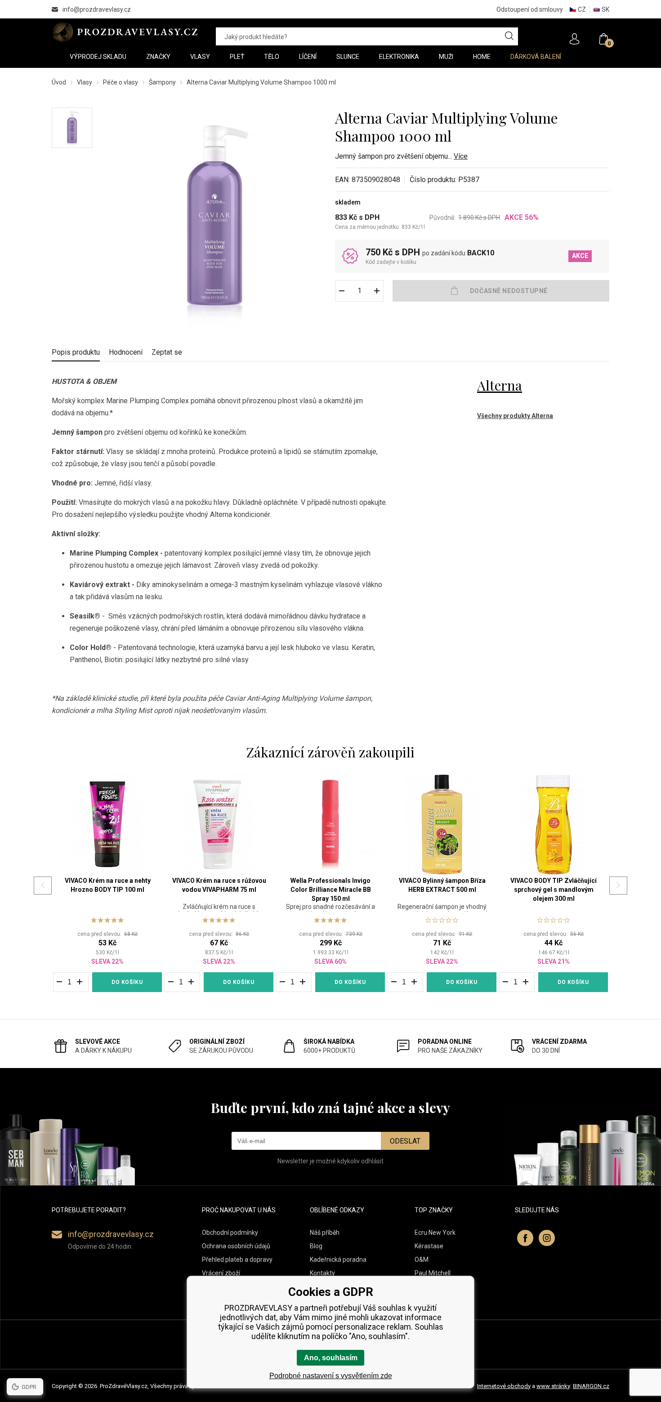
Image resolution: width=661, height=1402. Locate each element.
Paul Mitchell (433, 1273)
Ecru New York (435, 1232)
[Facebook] (525, 1238)
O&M (422, 1259)
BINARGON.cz (591, 1386)
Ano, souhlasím (330, 1358)
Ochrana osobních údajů (236, 1246)
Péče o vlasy (120, 82)
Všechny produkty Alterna (515, 415)
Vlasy (84, 82)
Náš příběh (324, 1232)
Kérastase (429, 1246)
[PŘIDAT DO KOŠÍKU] (501, 291)
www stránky (553, 1386)
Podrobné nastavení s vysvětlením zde (330, 1376)
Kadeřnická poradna (338, 1259)
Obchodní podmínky (230, 1232)
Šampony (162, 82)
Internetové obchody (504, 1386)
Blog (316, 1246)
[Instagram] (547, 1238)
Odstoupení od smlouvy (529, 9)
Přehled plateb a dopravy (237, 1259)
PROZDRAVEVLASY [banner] (125, 31)
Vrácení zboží (221, 1273)
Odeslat (405, 1141)
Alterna (499, 385)
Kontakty (322, 1273)
